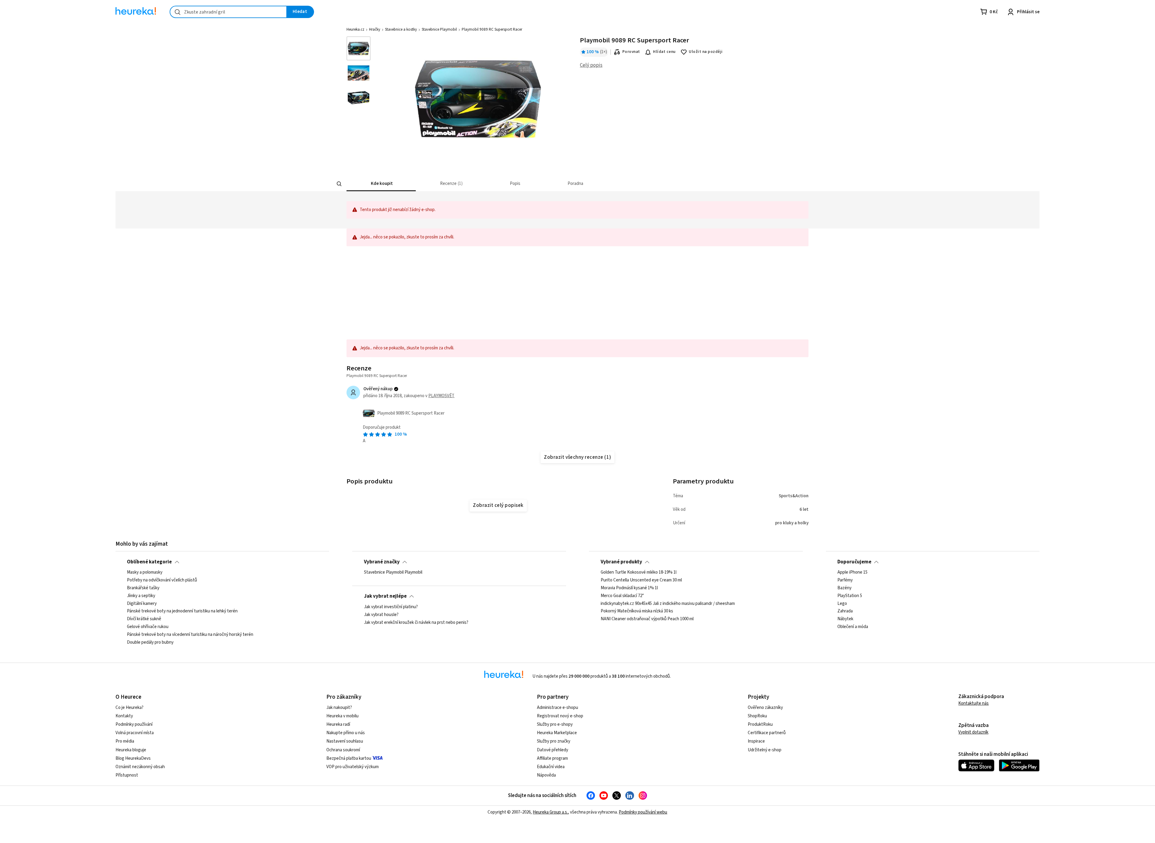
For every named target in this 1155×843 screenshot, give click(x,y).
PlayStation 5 (849, 596)
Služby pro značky (553, 741)
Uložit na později (705, 51)
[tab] (381, 183)
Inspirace (756, 741)
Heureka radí (338, 724)
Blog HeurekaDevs (133, 758)
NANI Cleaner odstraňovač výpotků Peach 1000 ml (647, 619)
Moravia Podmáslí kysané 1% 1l (629, 588)
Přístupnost (127, 775)
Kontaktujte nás (973, 703)
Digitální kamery (142, 603)
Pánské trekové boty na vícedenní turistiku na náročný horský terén (190, 635)
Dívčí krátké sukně (144, 619)
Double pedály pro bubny (150, 642)
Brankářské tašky (143, 588)
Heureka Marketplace (557, 733)
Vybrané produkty (621, 562)
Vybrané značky (382, 562)
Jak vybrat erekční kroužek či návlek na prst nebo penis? (416, 622)
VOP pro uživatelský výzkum (352, 767)
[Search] (339, 184)
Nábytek (845, 619)
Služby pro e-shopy (555, 724)
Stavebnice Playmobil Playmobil (393, 572)
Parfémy (845, 580)
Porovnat (631, 51)
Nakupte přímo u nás (345, 733)
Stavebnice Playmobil (439, 29)
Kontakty (124, 716)
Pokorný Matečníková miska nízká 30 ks (637, 611)
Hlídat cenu (664, 51)
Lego (842, 603)
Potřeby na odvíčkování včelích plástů (162, 580)
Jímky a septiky (141, 596)
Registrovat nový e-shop (560, 716)
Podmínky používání (134, 724)
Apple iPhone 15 (852, 572)
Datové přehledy (552, 750)
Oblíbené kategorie (149, 562)
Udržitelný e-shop (764, 750)
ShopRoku (757, 716)
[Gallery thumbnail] (358, 48)
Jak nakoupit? (339, 707)
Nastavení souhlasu (344, 741)
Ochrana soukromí (343, 750)
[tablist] (533, 183)
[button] (381, 183)
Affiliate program (552, 758)
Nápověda (546, 775)
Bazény (844, 588)
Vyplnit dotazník (973, 732)
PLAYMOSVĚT (441, 396)
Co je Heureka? (129, 707)
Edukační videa (551, 767)
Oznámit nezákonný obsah (140, 767)
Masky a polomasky (144, 572)
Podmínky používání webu (643, 812)
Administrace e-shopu (557, 707)
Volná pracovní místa (135, 733)
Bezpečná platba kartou (348, 758)
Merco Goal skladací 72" (622, 596)
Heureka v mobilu (342, 716)
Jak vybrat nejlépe (385, 596)
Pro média (125, 741)
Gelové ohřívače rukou (147, 627)
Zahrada (845, 611)
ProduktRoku (760, 724)
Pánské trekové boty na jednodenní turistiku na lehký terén (182, 611)
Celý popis (591, 65)
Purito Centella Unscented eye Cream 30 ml (641, 580)
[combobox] (228, 12)
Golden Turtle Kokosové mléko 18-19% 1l (638, 572)
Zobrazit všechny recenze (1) (577, 457)
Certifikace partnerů (767, 733)
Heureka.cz (355, 29)
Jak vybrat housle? (381, 615)
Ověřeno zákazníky (765, 707)
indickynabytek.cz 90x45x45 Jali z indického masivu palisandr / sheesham (668, 603)
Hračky (374, 29)
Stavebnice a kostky (401, 29)
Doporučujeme (854, 562)
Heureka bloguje (131, 750)
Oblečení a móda (852, 627)
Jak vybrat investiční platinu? (391, 607)
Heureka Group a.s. (550, 812)
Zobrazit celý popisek (498, 505)
